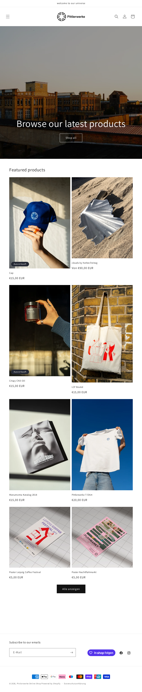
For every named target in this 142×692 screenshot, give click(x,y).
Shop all (70, 138)
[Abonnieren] (71, 652)
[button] (8, 17)
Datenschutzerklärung (75, 683)
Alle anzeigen (71, 589)
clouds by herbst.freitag (84, 262)
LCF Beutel (77, 387)
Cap (11, 273)
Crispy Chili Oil (17, 380)
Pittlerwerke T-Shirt (82, 494)
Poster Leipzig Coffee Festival (25, 572)
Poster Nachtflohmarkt (84, 572)
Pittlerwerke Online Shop (29, 683)
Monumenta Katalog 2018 (23, 494)
